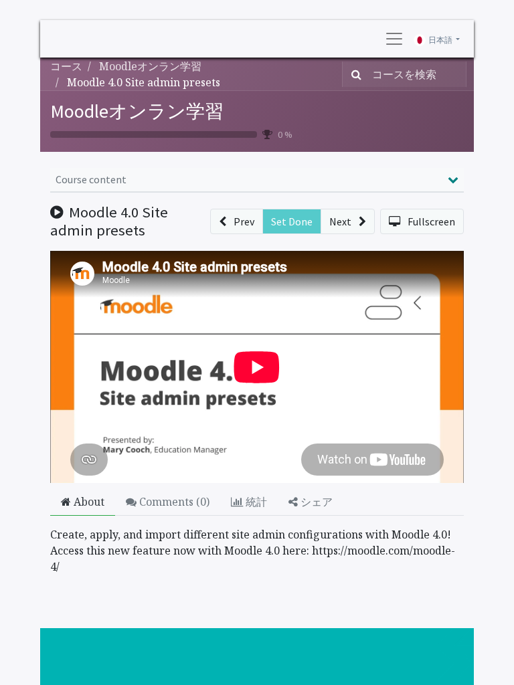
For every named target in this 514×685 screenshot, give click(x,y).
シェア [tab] (315, 501)
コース (66, 66)
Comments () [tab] (173, 501)
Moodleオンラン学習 (137, 111)
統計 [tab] (255, 501)
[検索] (354, 74)
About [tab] (87, 501)
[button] (236, 221)
